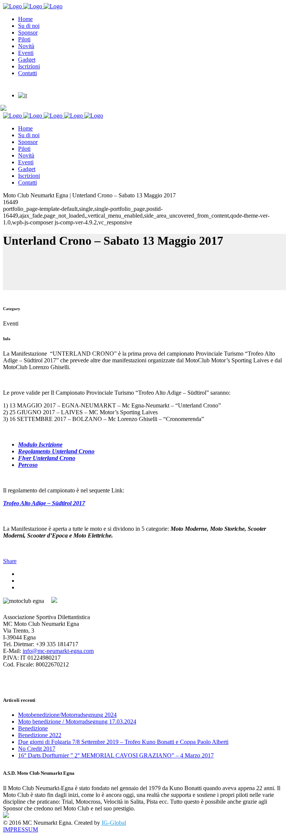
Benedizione (33, 728)
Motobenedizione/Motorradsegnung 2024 (67, 715)
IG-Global (114, 822)
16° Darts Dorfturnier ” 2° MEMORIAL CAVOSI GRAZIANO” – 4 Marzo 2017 (116, 755)
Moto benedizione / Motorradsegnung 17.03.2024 (77, 721)
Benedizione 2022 (39, 735)
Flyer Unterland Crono (46, 458)
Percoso (28, 465)
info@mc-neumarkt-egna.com (58, 651)
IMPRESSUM (20, 829)
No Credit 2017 (36, 748)
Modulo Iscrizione (40, 444)
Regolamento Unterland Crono (56, 451)
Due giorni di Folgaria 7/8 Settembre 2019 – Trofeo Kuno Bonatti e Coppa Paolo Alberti (123, 742)
